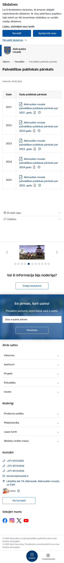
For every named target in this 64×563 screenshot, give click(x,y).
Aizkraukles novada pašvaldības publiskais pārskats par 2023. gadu (38, 145)
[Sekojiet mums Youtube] (26, 520)
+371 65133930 (15, 470)
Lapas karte (10, 431)
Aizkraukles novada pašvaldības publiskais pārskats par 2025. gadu (38, 181)
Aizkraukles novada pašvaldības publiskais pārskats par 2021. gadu (38, 108)
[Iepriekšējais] (7, 252)
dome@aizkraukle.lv (17, 475)
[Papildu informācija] (39, 112)
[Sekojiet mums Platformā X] (19, 520)
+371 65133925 (15, 460)
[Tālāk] (57, 252)
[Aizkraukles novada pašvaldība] (26, 54)
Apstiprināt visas (47, 33)
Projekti (8, 373)
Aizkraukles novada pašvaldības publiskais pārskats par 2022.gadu (38, 126)
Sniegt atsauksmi (32, 285)
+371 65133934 (15, 465)
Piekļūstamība (11, 422)
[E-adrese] (9, 491)
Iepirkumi (9, 364)
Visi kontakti (19, 500)
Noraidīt (16, 33)
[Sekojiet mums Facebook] (4, 520)
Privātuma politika (14, 413)
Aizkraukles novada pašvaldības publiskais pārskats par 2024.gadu (38, 163)
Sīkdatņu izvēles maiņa (16, 440)
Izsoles (7, 391)
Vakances (9, 355)
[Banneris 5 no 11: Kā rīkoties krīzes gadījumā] (32, 252)
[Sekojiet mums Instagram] (12, 520)
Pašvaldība (10, 382)
